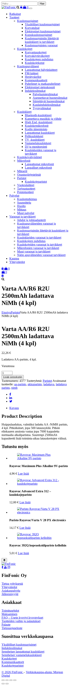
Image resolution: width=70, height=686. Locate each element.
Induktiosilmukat (35, 90)
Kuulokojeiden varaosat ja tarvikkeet (39, 244)
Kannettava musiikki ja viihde (43, 118)
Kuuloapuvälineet (28, 66)
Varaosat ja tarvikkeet (22, 216)
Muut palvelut (25, 213)
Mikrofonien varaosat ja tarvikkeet (38, 248)
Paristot (21, 178)
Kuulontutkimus (27, 199)
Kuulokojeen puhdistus (39, 59)
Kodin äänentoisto (36, 129)
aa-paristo (20, 384)
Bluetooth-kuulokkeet (38, 115)
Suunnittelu (24, 202)
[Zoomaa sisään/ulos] (3, 680)
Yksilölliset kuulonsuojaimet (42, 24)
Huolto (21, 206)
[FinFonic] (9, 7)
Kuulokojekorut (34, 62)
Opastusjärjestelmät (29, 174)
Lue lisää (23, 473)
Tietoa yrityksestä (12, 583)
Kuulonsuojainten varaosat (41, 45)
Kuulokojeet (24, 48)
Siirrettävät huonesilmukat (49, 101)
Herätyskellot (33, 76)
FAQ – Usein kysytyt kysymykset (22, 617)
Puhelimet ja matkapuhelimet (42, 83)
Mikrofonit (23, 160)
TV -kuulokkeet (35, 139)
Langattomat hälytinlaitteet (41, 69)
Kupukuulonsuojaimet (38, 34)
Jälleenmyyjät (10, 594)
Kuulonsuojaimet (27, 21)
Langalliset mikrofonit (38, 167)
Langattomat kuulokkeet (40, 132)
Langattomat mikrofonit (39, 164)
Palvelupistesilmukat (45, 94)
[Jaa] (10, 680)
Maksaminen (9, 614)
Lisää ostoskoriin (12, 377)
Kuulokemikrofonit (36, 125)
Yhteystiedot (17, 262)
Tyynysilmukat (42, 108)
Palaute (6, 624)
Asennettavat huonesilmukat (50, 97)
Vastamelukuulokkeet (38, 143)
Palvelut (14, 195)
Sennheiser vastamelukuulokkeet (22, 655)
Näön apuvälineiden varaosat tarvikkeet (41, 255)
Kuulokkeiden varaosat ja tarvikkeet (39, 237)
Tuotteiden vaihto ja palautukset (21, 621)
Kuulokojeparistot (36, 181)
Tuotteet (14, 17)
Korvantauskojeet (35, 52)
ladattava (48, 384)
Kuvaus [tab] (14, 408)
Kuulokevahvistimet (29, 157)
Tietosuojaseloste (12, 628)
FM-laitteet (31, 73)
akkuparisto (35, 384)
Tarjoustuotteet (26, 188)
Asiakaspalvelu (11, 590)
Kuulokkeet (24, 111)
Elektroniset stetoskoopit (40, 87)
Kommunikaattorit (36, 80)
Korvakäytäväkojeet (37, 55)
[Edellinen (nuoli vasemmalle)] (3, 683)
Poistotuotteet (25, 192)
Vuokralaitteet (25, 185)
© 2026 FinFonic (13, 672)
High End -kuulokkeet (38, 122)
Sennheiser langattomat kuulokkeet (23, 651)
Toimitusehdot (10, 610)
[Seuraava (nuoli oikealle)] (7, 683)
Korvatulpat (32, 28)
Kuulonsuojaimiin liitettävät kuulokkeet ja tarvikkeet (42, 40)
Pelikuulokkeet (34, 136)
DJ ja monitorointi (36, 146)
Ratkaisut (15, 14)
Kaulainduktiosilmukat (46, 104)
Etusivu (6, 312)
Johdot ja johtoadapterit (31, 220)
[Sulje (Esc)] (14, 680)
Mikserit (22, 171)
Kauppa (14, 258)
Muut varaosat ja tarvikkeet (33, 251)
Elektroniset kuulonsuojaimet (42, 31)
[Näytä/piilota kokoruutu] (7, 680)
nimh (14, 387)
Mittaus (21, 209)
